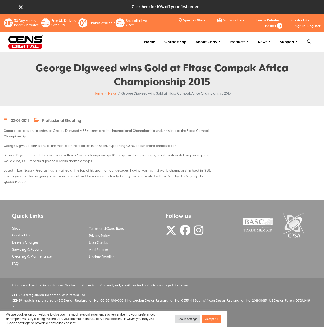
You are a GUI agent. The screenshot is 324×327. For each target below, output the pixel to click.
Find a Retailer (267, 20)
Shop (16, 228)
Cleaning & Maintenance (32, 256)
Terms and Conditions (106, 229)
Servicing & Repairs (27, 249)
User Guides (98, 243)
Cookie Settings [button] (187, 319)
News (262, 42)
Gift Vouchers (233, 20)
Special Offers (194, 20)
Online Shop (175, 42)
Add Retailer (98, 250)
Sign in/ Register (307, 26)
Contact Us (300, 20)
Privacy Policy (99, 236)
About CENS (206, 42)
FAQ (15, 263)
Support (287, 42)
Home (149, 42)
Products (237, 42)
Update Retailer (101, 257)
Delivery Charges (25, 242)
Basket (273, 26)
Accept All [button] (211, 319)
